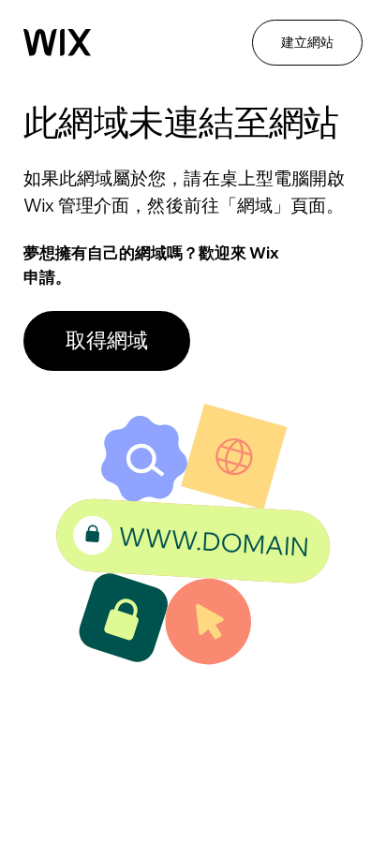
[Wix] (57, 42)
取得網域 (107, 340)
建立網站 (307, 42)
